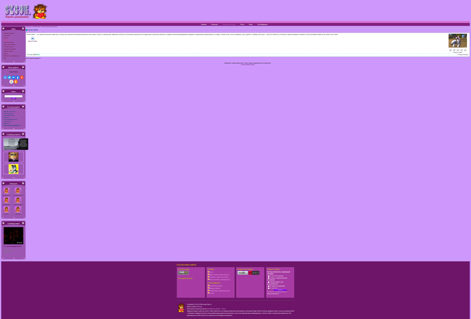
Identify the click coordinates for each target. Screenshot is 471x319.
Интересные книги (215, 286)
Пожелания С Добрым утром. (219, 291)
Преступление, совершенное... (220, 279)
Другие (6, 123)
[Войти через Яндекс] (22, 77)
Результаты (271, 292)
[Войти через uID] (5, 77)
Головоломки (8, 115)
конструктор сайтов (213, 309)
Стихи (211, 293)
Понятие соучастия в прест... (219, 277)
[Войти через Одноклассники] (16, 82)
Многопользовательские (11, 125)
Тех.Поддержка (262, 24)
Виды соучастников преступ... (219, 275)
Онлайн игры (36, 26)
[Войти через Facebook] (18, 77)
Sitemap (199, 306)
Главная (203, 24)
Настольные (7, 113)
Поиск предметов (9, 119)
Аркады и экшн (8, 111)
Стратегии (7, 121)
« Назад (459, 54)
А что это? (273, 288)
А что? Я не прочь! (276, 276)
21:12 (211, 272)
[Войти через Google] (11, 82)
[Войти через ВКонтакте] (13, 77)
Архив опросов (281, 292)
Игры (251, 24)
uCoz (224, 309)
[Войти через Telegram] (9, 77)
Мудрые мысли (214, 288)
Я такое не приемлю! (277, 286)
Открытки (214, 24)
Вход (252, 64)
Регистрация (246, 64)
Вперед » (466, 54)
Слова (6, 117)
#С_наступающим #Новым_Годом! (13, 246)
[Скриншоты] (458, 41)
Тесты (242, 24)
